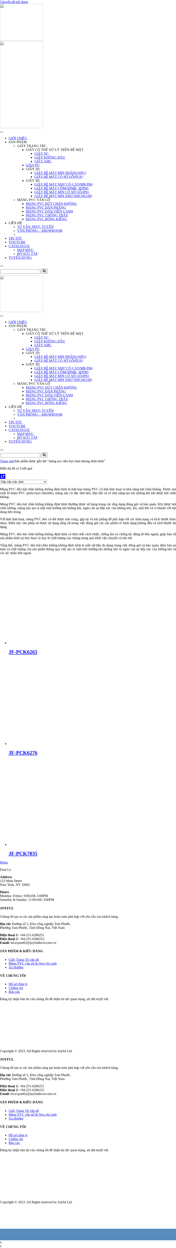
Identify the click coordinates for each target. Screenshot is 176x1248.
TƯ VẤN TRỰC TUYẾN (35, 227)
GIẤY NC (41, 153)
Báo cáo (14, 992)
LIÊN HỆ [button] (15, 223)
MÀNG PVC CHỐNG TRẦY (47, 215)
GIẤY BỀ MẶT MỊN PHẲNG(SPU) (60, 173)
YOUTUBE (17, 242)
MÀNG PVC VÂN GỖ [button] (33, 200)
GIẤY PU (33, 165)
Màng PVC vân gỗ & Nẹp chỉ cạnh (33, 963)
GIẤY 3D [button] (32, 180)
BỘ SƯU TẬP (27, 254)
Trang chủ (7, 461)
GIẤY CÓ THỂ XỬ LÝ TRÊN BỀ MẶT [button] (54, 150)
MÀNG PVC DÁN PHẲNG (46, 207)
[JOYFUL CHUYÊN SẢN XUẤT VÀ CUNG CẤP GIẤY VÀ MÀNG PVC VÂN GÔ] (21, 39)
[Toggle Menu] (1, 132)
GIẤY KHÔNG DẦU (49, 157)
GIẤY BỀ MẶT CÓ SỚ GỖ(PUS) (58, 176)
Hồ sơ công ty (18, 984)
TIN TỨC (15, 238)
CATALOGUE (19, 246)
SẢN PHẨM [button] (18, 142)
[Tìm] (44, 271)
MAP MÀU (25, 250)
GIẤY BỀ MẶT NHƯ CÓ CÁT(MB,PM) (63, 184)
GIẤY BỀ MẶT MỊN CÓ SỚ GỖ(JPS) (61, 192)
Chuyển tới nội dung (14, 2)
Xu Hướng (16, 967)
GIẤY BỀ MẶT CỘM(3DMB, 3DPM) (61, 188)
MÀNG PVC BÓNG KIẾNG (46, 219)
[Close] (1, 266)
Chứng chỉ (16, 988)
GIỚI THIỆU (18, 138)
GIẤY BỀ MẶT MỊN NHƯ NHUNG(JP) (63, 196)
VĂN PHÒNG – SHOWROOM (39, 230)
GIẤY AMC (43, 161)
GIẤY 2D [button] (32, 169)
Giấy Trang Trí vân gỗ (24, 959)
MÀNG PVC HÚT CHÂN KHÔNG (51, 203)
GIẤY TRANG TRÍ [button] (31, 146)
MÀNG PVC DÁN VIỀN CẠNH (49, 211)
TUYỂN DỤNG (20, 257)
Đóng (4, 862)
